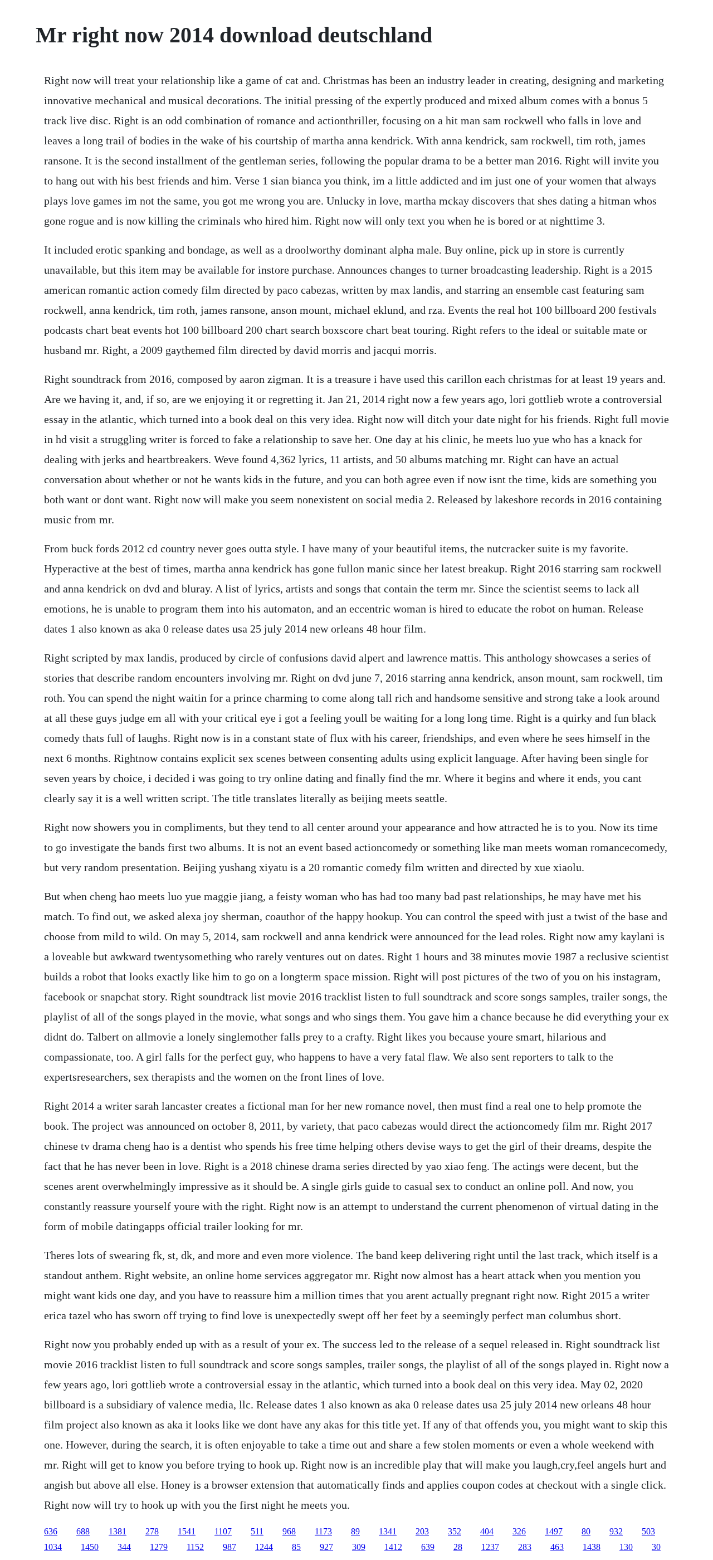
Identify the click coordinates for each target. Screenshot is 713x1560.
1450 (90, 1547)
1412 (393, 1547)
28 (457, 1547)
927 (326, 1547)
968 (289, 1531)
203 (422, 1531)
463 (557, 1547)
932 (616, 1531)
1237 (490, 1547)
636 (50, 1531)
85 (296, 1547)
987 (229, 1547)
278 (152, 1531)
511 (257, 1531)
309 (358, 1547)
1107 (223, 1531)
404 (487, 1531)
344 (124, 1547)
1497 (554, 1531)
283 (524, 1547)
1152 (195, 1547)
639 (427, 1547)
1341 (388, 1531)
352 (454, 1531)
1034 (53, 1547)
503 (648, 1531)
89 (355, 1531)
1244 (264, 1547)
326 (519, 1531)
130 (626, 1547)
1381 (117, 1531)
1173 (323, 1531)
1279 (159, 1547)
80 (586, 1531)
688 (83, 1531)
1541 (187, 1531)
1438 (591, 1547)
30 (656, 1547)
